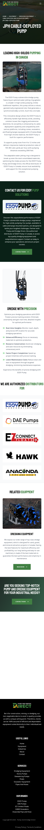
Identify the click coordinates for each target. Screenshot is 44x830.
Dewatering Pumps (22, 776)
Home (22, 743)
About (22, 751)
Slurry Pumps (22, 774)
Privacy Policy (20, 827)
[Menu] (40, 3)
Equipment (22, 746)
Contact (22, 754)
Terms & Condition (34, 827)
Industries (22, 749)
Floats (22, 779)
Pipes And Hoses (22, 784)
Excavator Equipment (22, 782)
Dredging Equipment (22, 771)
